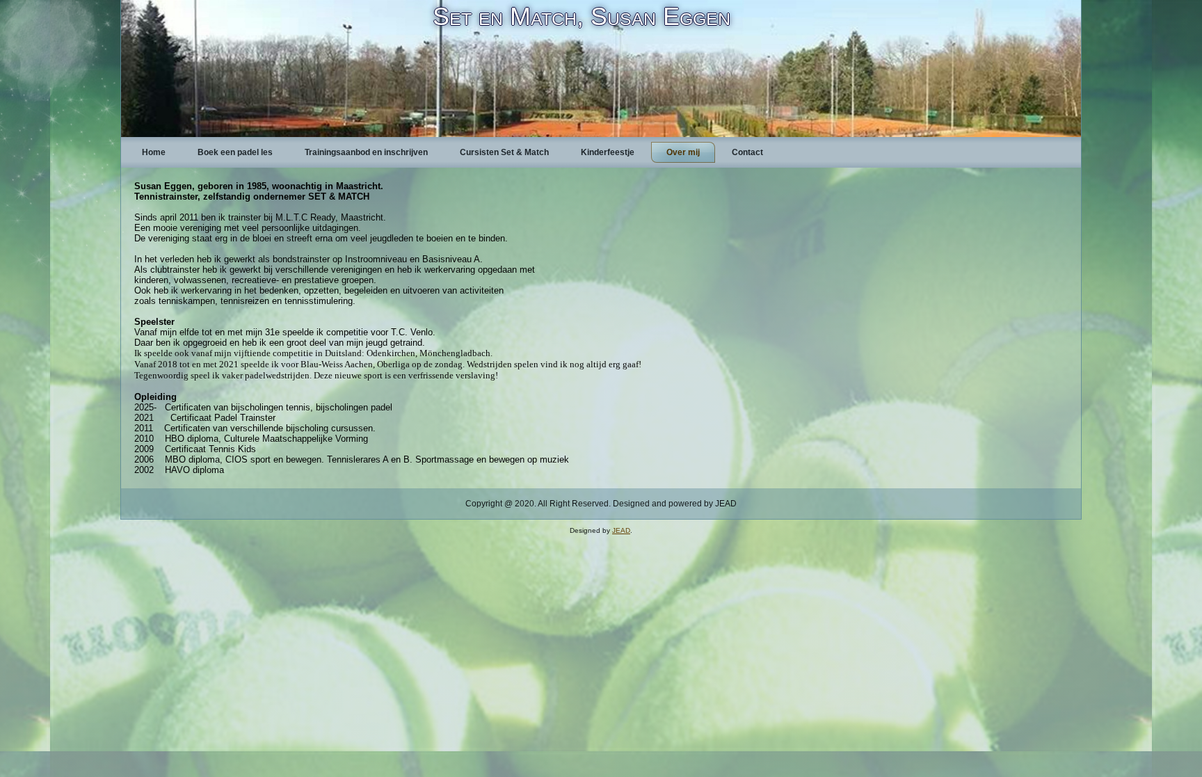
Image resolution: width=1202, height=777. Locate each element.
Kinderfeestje (607, 152)
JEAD (621, 530)
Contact (747, 152)
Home (154, 152)
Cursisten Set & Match (504, 152)
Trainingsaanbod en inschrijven (366, 152)
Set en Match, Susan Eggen (581, 16)
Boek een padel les (235, 152)
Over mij (683, 152)
